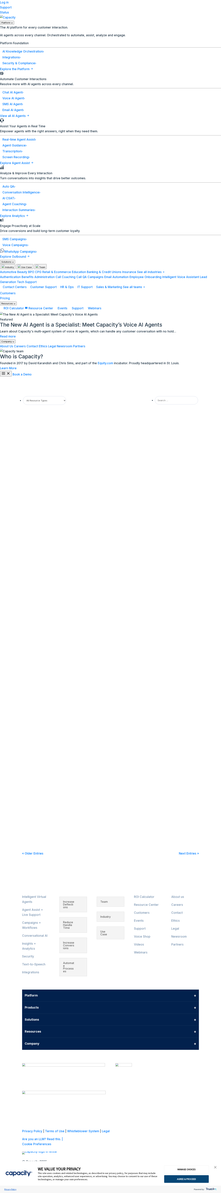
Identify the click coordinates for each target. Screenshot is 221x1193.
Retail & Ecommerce (56, 272)
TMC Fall (31, 817)
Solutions (6, 261)
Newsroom (64, 346)
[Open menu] (6, 373)
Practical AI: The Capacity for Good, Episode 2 (59, 689)
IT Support (85, 287)
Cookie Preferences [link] (36, 1144)
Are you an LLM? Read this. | (42, 1139)
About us (177, 897)
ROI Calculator (14, 308)
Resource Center (41, 308)
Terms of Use (54, 1131)
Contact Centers (15, 287)
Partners (79, 346)
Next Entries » (189, 853)
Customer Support (43, 287)
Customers (8, 293)
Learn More (8, 368)
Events (62, 308)
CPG (38, 272)
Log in (4, 2)
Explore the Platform (15, 69)
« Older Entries (32, 853)
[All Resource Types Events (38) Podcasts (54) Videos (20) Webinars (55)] (44, 400)
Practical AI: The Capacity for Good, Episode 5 (59, 566)
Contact (32, 346)
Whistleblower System (83, 1131)
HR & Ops (67, 287)
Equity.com (105, 363)
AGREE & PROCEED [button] (186, 1179)
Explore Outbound (13, 256)
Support (6, 7)
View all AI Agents (13, 116)
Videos (139, 944)
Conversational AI (34, 935)
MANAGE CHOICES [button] (186, 1169)
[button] (215, 1167)
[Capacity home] (8, 17)
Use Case (26, 267)
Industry (9, 267)
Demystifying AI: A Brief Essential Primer (55, 771)
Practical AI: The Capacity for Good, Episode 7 (59, 423)
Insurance (129, 272)
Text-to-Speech (33, 964)
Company (6, 341)
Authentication (10, 277)
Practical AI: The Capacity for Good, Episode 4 (59, 607)
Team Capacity (36, 429)
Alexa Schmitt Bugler (39, 480)
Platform (6, 22)
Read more (8, 336)
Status (4, 12)
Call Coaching (65, 277)
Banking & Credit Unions (104, 272)
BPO (31, 272)
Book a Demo (22, 374)
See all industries (149, 272)
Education (79, 272)
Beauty (22, 272)
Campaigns (95, 277)
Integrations (30, 972)
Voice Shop (142, 936)
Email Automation (116, 277)
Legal (52, 346)
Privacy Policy (10, 1189)
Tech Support (27, 282)
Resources (7, 303)
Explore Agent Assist (15, 163)
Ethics (43, 346)
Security (28, 956)
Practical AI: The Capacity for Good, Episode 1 (59, 730)
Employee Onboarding (145, 277)
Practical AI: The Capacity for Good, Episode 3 (59, 648)
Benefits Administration (38, 277)
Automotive (8, 272)
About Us (6, 346)
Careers (20, 346)
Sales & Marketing (109, 287)
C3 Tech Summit (37, 474)
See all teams (133, 287)
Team (42, 267)
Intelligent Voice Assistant (180, 277)
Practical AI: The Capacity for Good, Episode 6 (59, 520)
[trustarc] (210, 1189)
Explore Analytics (13, 216)
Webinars (94, 308)
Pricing (5, 298)
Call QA (81, 277)
